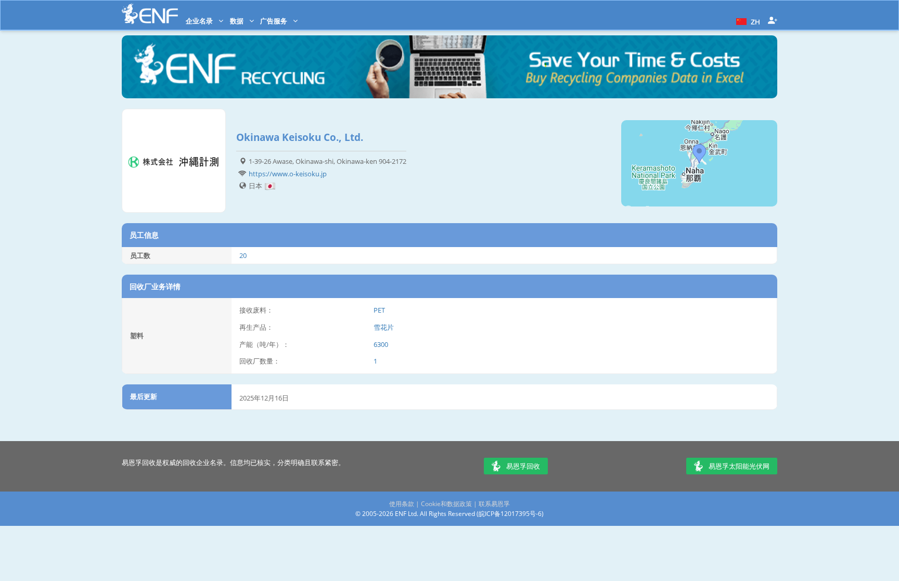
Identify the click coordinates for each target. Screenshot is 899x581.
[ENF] (150, 13)
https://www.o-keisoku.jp (288, 173)
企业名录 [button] (200, 21)
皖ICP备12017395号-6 (510, 513)
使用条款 (401, 503)
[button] (747, 21)
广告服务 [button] (274, 21)
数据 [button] (237, 21)
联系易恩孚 (494, 503)
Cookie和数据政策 (446, 503)
